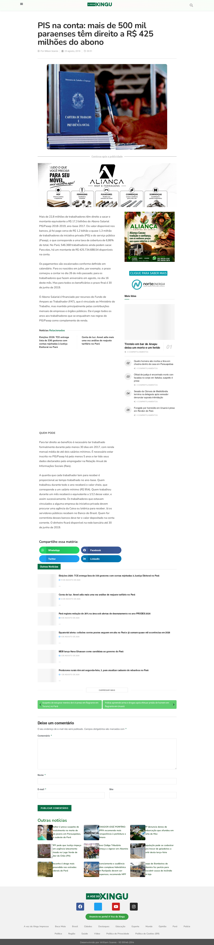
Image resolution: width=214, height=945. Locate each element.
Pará (175, 926)
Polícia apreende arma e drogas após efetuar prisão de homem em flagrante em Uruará (137, 704)
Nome (42, 774)
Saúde (84, 933)
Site (111, 789)
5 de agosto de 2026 (69, 636)
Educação (120, 926)
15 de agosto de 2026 (70, 580)
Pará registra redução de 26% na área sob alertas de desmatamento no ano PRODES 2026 (105, 613)
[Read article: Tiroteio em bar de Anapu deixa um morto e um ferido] (150, 322)
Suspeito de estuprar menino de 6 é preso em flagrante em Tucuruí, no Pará (70, 704)
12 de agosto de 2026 (70, 598)
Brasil (75, 926)
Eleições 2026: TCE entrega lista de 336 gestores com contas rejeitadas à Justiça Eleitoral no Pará (54, 342)
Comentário (45, 735)
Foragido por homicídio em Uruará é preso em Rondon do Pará (154, 409)
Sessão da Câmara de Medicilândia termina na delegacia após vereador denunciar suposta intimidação (151, 394)
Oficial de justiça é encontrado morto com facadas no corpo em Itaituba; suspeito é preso (153, 377)
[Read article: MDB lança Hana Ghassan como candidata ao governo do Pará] (47, 656)
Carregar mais (107, 690)
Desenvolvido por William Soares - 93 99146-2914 (107, 942)
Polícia (187, 926)
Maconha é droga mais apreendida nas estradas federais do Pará (64, 867)
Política (58, 933)
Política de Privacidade (117, 933)
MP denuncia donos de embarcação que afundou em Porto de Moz (159, 830)
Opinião (162, 926)
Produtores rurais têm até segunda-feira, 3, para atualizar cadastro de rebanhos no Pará (104, 670)
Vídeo (97, 933)
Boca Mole (60, 926)
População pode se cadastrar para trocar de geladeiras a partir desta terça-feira (159, 849)
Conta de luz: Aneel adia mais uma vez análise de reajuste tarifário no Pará (98, 340)
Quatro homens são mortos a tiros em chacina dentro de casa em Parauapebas (153, 362)
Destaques (103, 926)
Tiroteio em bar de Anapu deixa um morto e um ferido (142, 346)
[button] (21, 4)
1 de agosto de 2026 (69, 674)
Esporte (135, 926)
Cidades (88, 926)
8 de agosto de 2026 (69, 617)
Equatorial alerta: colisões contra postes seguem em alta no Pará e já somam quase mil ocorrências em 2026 (114, 632)
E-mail (42, 789)
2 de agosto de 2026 (69, 655)
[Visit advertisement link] (77, 390)
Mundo (149, 926)
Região (71, 933)
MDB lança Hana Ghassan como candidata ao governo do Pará (91, 651)
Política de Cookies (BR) (147, 933)
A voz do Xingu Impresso (36, 926)
